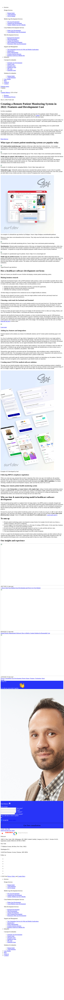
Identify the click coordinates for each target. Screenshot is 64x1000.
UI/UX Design (11, 16)
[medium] (5, 871)
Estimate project (5, 86)
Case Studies (7, 79)
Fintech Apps (10, 64)
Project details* (19, 814)
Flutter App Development (14, 30)
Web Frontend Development (14, 42)
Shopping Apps (11, 66)
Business (6, 95)
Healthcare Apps (11, 67)
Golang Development (13, 40)
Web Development (12, 39)
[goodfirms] (5, 873)
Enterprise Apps (11, 70)
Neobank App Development (14, 62)
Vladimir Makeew (5, 92)
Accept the (9, 820)
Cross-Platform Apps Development (16, 32)
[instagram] (5, 861)
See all (2, 680)
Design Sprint (11, 13)
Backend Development (13, 37)
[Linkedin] (9, 804)
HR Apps (9, 69)
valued (37, 115)
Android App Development (14, 23)
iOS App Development (13, 22)
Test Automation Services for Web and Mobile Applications (23, 49)
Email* (18, 810)
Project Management (12, 52)
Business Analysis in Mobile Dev (16, 55)
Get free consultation (32, 825)
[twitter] (5, 868)
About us (6, 82)
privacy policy (12, 820)
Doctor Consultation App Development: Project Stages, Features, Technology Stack (23, 678)
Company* (19, 812)
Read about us (4, 139)
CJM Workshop (11, 14)
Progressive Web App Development (16, 44)
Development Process (9, 97)
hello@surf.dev (7, 830)
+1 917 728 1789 (5, 829)
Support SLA (10, 51)
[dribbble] (5, 866)
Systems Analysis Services (14, 54)
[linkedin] (5, 863)
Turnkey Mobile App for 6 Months (16, 25)
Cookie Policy (21, 876)
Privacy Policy (12, 876)
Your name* (19, 808)
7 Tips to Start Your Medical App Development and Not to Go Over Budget (20, 588)
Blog (5, 80)
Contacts (6, 83)
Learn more (4, 327)
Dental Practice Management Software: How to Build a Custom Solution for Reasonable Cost (25, 633)
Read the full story (5, 321)
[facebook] (5, 859)
